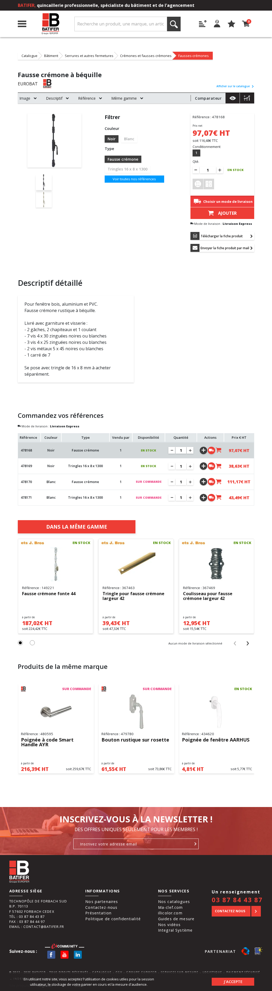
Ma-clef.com (170, 907)
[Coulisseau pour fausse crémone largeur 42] (216, 564)
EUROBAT (28, 84)
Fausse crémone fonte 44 (48, 594)
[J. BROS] (32, 543)
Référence (87, 98)
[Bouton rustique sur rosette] (136, 711)
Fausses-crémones (193, 55)
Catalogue (29, 55)
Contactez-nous (101, 907)
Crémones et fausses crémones (146, 55)
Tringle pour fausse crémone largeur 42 (133, 596)
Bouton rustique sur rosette (135, 740)
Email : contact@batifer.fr (36, 926)
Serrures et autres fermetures (89, 55)
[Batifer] (50, 24)
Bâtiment (51, 55)
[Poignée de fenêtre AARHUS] (217, 711)
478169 (26, 465)
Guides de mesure (176, 918)
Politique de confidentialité (113, 918)
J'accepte (233, 981)
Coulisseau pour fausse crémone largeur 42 (207, 596)
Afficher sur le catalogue (233, 86)
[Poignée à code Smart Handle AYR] (56, 711)
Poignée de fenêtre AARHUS (215, 740)
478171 (26, 497)
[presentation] (234, 643)
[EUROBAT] (55, 83)
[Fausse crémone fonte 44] (55, 564)
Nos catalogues (174, 901)
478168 (26, 450)
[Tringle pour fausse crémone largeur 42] (136, 564)
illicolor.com (170, 912)
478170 (26, 481)
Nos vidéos (169, 924)
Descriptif (54, 98)
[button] (20, 642)
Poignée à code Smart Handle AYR (47, 742)
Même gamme (124, 98)
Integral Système (175, 930)
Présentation (98, 912)
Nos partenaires (101, 901)
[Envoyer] (196, 844)
